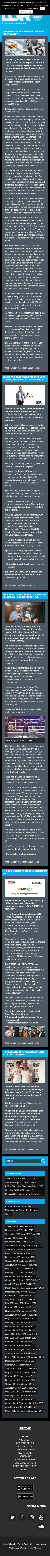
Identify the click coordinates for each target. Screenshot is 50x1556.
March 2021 (30, 1303)
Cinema (16, 1206)
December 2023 (12, 1257)
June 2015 (10, 1407)
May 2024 (20, 1249)
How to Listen (25, 1453)
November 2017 (28, 1361)
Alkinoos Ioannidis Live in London (20, 1178)
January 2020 (25, 1322)
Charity (8, 1206)
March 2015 (10, 1411)
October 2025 (27, 1230)
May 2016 (9, 1392)
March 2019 (30, 1338)
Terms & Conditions (25, 1463)
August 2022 (24, 1280)
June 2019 (32, 1334)
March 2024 (10, 1253)
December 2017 (12, 1361)
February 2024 (23, 1253)
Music (29, 1210)
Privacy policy (26, 12)
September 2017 (26, 1365)
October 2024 (27, 1242)
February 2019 (11, 1342)
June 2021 (32, 1299)
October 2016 (11, 1384)
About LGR (25, 1440)
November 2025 (12, 1230)
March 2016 (30, 1392)
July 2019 (22, 1334)
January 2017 (25, 1376)
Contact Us (25, 1446)
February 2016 (11, 1395)
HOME (25, 1436)
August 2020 (11, 1315)
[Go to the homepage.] (25, 15)
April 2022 (30, 1284)
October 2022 (11, 1280)
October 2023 (11, 1261)
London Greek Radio (29, 368)
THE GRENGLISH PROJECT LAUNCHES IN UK (25, 872)
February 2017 (11, 1376)
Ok (43, 9)
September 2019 (26, 1330)
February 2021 (11, 1307)
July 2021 (22, 1299)
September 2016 (26, 1384)
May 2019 (9, 1338)
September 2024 (12, 1246)
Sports (8, 1214)
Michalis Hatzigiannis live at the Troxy (22, 1194)
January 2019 (25, 1342)
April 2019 (19, 1338)
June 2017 (32, 1369)
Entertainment (11, 1210)
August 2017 (11, 1369)
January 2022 (37, 1288)
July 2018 (35, 1349)
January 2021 (25, 1307)
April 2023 (19, 1269)
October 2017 (11, 1365)
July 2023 (22, 1265)
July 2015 (39, 1403)
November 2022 (28, 1276)
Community (26, 1206)
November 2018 (28, 1345)
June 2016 (32, 1388)
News (35, 1210)
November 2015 (28, 1399)
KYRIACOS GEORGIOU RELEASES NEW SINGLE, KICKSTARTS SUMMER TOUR (24, 378)
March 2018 (10, 1357)
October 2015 (11, 1403)
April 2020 (19, 1319)
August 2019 (11, 1334)
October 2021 (11, 1296)
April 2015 (30, 1407)
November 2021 (28, 1292)
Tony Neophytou (27, 585)
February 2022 (23, 1288)
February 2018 (23, 1357)
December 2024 (26, 1238)
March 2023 (30, 1269)
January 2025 (11, 1238)
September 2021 (26, 1296)
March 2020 (30, 1319)
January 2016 (25, 1395)
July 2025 (25, 1234)
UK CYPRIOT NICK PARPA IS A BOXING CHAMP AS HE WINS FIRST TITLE (24, 596)
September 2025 (12, 1234)
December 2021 (12, 1292)
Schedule (25, 1456)
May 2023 (9, 1269)
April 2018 (30, 1353)
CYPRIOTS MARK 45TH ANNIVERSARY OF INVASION (24, 32)
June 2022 (10, 1284)
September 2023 (26, 1261)
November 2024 (12, 1242)
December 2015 (12, 1399)
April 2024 (30, 1249)
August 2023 (11, 1265)
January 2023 (25, 1272)
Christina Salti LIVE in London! (19, 1190)
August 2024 (27, 1246)
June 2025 (35, 1234)
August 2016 (11, 1388)
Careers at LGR (25, 1443)
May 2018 (20, 1353)
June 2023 (32, 1265)
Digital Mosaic (34, 1548)
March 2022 (10, 1288)
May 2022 (20, 1284)
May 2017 (9, 1372)
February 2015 (23, 1411)
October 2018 (11, 1349)
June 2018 (10, 1353)
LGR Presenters (25, 1450)
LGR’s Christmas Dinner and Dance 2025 (24, 1186)
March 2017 (30, 1372)
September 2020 (28, 1311)
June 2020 (32, 1315)
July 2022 (35, 1280)
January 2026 (11, 1226)
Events (22, 1210)
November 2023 (28, 1257)
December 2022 (12, 1276)
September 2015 (26, 1403)
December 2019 (12, 1326)
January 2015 (37, 1411)
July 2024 (38, 1246)
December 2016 (12, 1380)
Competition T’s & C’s (25, 1466)
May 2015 (20, 1407)
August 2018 (24, 1349)
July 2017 (22, 1369)
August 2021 (11, 1299)
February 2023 (11, 1272)
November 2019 (28, 1326)
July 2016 (22, 1388)
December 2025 (26, 1226)
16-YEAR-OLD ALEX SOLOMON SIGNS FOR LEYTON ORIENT (23, 1053)
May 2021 (9, 1303)
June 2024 (10, 1249)
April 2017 (19, 1372)
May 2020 (9, 1319)
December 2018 (12, 1345)
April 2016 (19, 1392)
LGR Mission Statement (25, 1460)
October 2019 (11, 1330)
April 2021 (19, 1303)
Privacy (25, 1469)
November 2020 (12, 1311)
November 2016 (28, 1380)
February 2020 (11, 1322)
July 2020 (22, 1315)
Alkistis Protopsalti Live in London (20, 1182)
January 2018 (37, 1357)
